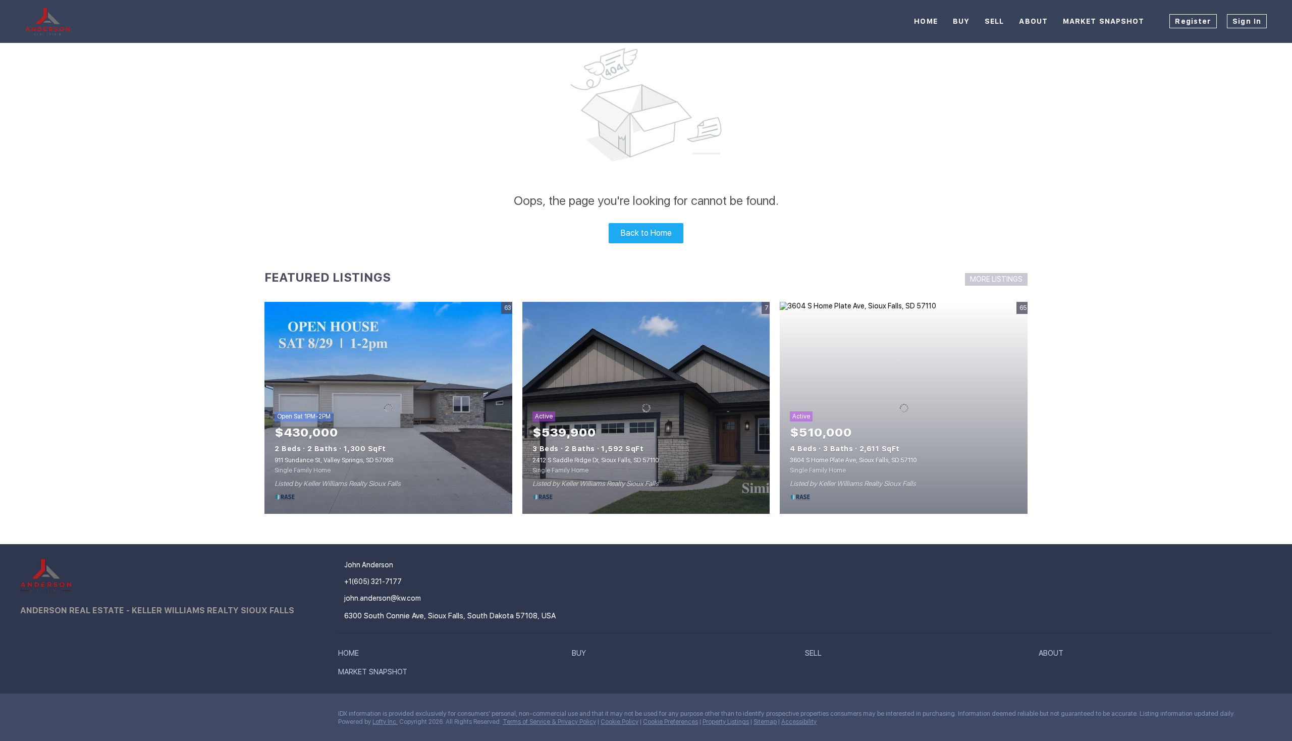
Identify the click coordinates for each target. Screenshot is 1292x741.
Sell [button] (994, 21)
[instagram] (68, 716)
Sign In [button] (1246, 21)
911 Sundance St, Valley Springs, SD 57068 (334, 460)
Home (925, 21)
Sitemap (765, 721)
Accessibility (799, 721)
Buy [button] (961, 21)
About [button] (1033, 21)
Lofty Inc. (385, 721)
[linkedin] (48, 716)
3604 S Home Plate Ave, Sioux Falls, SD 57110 (853, 460)
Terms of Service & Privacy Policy (549, 721)
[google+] (88, 716)
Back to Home (646, 233)
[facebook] (27, 716)
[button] (351, 655)
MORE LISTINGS (996, 279)
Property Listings (726, 721)
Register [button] (1193, 21)
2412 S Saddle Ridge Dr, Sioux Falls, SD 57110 (595, 460)
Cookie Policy (619, 721)
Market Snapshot (1104, 21)
